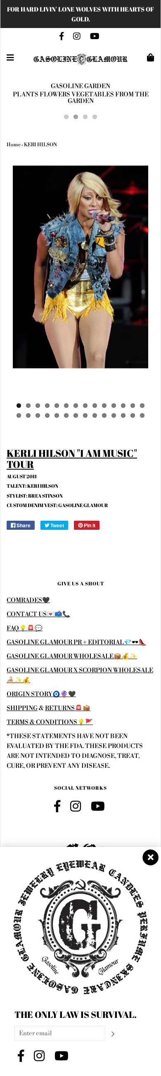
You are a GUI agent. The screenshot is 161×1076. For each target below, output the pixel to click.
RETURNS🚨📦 (67, 708)
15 (19, 415)
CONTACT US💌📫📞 (38, 614)
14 (142, 405)
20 (66, 415)
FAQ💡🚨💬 (25, 628)
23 (94, 415)
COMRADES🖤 (28, 600)
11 (113, 405)
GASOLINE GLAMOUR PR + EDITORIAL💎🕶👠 (76, 642)
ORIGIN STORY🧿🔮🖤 (41, 694)
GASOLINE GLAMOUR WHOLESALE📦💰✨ (72, 656)
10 (104, 405)
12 (123, 405)
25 (113, 415)
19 (56, 415)
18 (47, 415)
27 (132, 415)
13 (132, 405)
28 (142, 415)
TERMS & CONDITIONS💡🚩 (50, 722)
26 (123, 415)
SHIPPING (22, 708)
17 (38, 415)
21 (75, 415)
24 (104, 415)
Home (14, 145)
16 (28, 415)
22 (85, 415)
